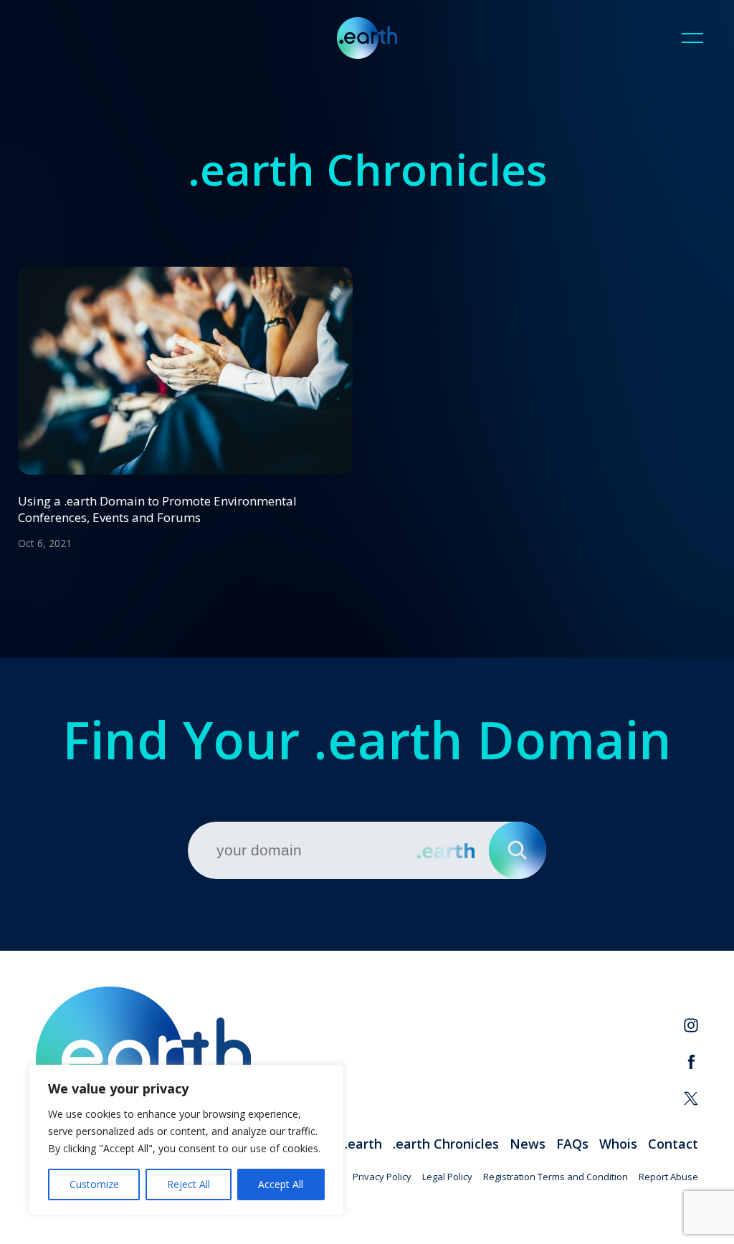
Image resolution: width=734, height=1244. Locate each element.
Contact (673, 1143)
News (527, 1143)
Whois (618, 1143)
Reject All (188, 1184)
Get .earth (350, 1143)
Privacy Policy (382, 1176)
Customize (94, 1184)
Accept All (280, 1184)
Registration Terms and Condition (555, 1176)
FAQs (572, 1143)
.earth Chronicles (446, 1143)
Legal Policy (447, 1176)
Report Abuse (668, 1176)
